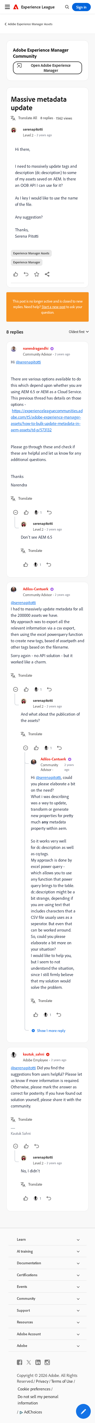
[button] (27, 118)
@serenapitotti (28, 362)
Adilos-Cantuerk (35, 589)
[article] (47, 431)
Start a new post (53, 306)
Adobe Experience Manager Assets (30, 24)
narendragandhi (35, 348)
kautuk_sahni (33, 1054)
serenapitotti (33, 129)
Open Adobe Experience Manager (51, 68)
